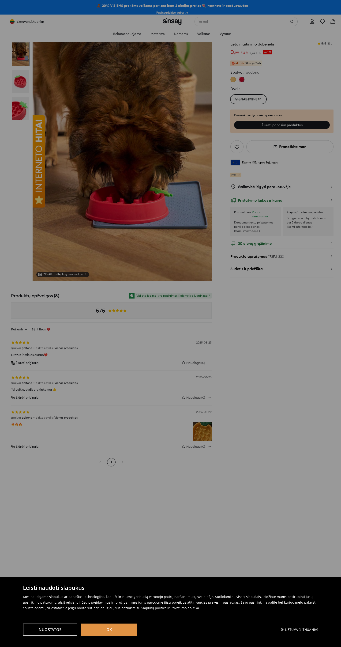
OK (109, 629)
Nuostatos (50, 629)
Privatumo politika (185, 608)
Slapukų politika (153, 608)
